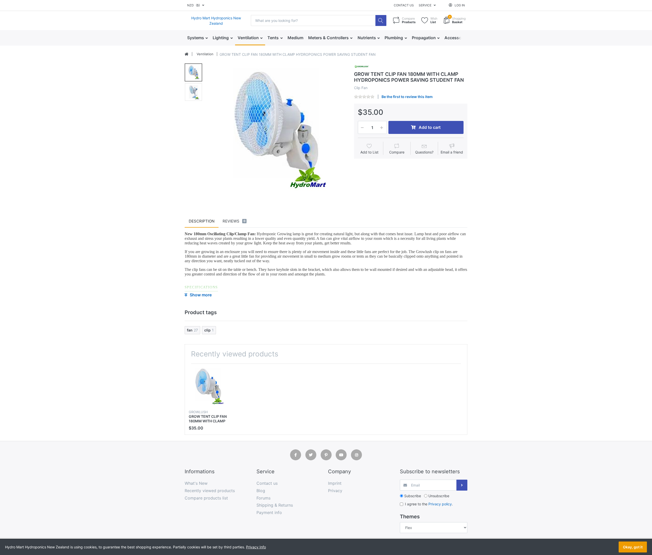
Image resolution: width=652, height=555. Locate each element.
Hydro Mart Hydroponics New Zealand (216, 20)
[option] (276, 132)
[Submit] (461, 485)
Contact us (404, 5)
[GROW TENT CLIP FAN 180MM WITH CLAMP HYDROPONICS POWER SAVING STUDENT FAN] (276, 132)
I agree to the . (429, 504)
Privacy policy (440, 504)
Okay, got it (633, 547)
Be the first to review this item (407, 96)
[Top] (186, 54)
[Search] (380, 20)
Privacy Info (256, 547)
